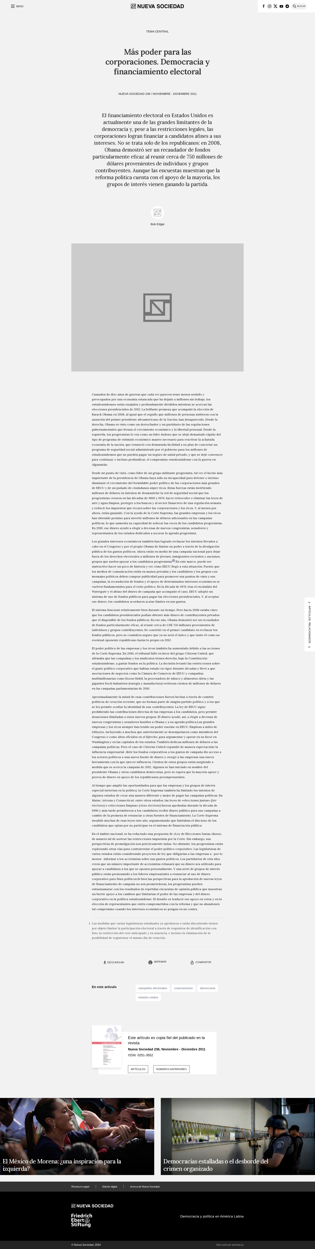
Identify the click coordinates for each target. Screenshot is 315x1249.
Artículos (138, 1069)
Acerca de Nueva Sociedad (144, 1186)
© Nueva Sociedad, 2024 (86, 1244)
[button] (16, 6)
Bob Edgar (158, 224)
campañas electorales (152, 988)
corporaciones (183, 988)
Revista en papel (80, 1186)
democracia (207, 988)
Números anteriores (171, 1069)
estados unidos (148, 997)
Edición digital (109, 1186)
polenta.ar (238, 1244)
